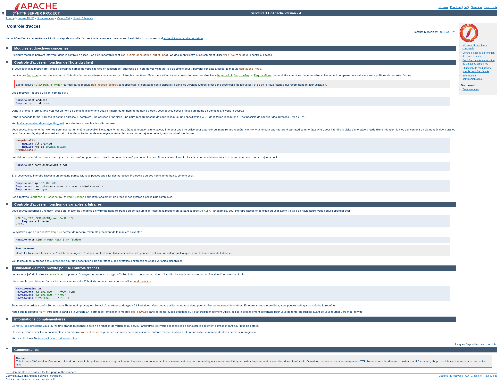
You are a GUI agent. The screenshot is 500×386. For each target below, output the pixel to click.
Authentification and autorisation (57, 338)
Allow (38, 84)
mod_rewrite (233, 55)
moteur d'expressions (29, 325)
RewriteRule (58, 274)
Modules (443, 7)
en (441, 31)
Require (32, 75)
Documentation (45, 18)
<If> (207, 210)
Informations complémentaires (472, 77)
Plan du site (490, 7)
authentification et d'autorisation (183, 38)
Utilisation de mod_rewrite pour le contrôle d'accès (477, 70)
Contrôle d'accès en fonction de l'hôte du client (478, 54)
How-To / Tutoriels (83, 18)
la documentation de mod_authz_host (40, 123)
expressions (57, 260)
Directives (456, 7)
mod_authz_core (132, 55)
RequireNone (262, 75)
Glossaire (476, 7)
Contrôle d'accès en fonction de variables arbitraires (478, 62)
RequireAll (224, 75)
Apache (10, 18)
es (448, 31)
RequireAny (241, 75)
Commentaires (470, 89)
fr (453, 31)
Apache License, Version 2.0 (38, 379)
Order (58, 84)
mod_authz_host (157, 55)
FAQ (466, 7)
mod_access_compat (104, 84)
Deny (46, 84)
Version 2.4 (63, 18)
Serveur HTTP (26, 18)
